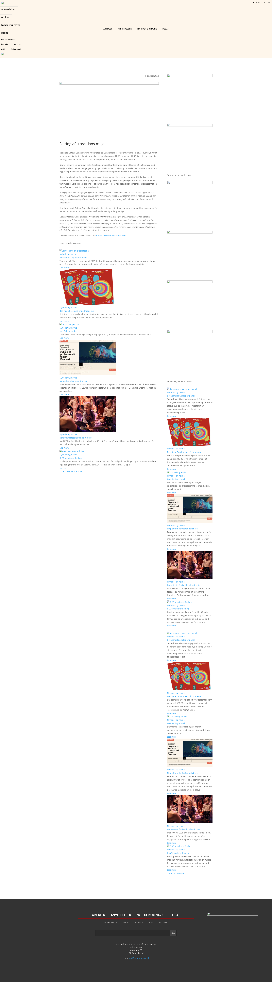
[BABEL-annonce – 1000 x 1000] (189, 76)
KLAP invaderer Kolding (71, 458)
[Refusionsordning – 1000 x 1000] (189, 126)
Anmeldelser (8, 9)
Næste (181, 873)
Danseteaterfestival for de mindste (76, 437)
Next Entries (76, 471)
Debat (4, 33)
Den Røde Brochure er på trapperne (77, 311)
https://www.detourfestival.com (111, 235)
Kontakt (4, 44)
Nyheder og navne (147, 29)
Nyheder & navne (10, 25)
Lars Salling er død (68, 331)
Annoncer (18, 44)
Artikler (5, 17)
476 (68, 471)
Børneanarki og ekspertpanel (73, 257)
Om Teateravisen (8, 39)
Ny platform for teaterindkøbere (75, 381)
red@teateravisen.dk (139, 958)
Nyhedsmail (16, 49)
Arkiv (3, 49)
